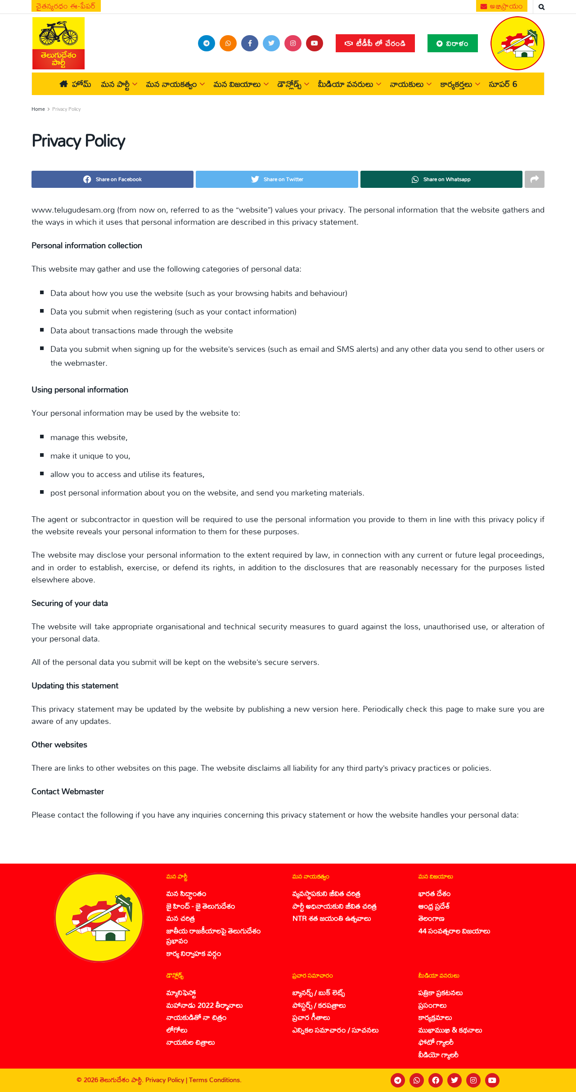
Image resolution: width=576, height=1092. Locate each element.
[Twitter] (454, 1080)
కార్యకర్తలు (456, 84)
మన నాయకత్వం (171, 84)
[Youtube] (492, 1080)
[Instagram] (473, 1080)
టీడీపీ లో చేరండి (380, 43)
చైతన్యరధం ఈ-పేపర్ (66, 6)
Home (38, 109)
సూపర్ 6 (503, 84)
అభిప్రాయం (505, 6)
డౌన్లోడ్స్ (290, 84)
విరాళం (456, 43)
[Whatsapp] (417, 1080)
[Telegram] (398, 1080)
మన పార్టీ (115, 84)
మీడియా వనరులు (346, 84)
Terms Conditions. (215, 1079)
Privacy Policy (66, 109)
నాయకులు (407, 84)
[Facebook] (435, 1080)
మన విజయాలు (237, 84)
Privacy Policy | (167, 1079)
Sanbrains (557, 1080)
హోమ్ (81, 84)
